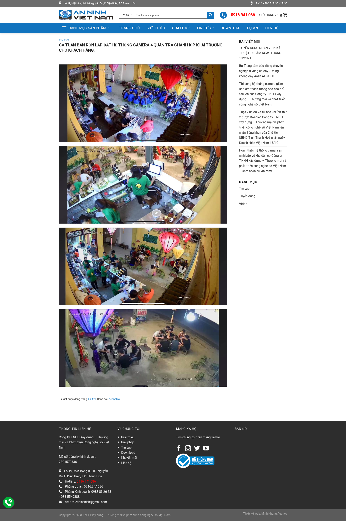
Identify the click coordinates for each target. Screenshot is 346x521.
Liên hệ (271, 28)
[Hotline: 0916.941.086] (8, 502)
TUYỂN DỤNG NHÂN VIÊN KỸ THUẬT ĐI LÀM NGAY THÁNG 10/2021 (260, 53)
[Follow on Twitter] (197, 448)
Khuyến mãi (129, 458)
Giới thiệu (156, 28)
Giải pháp (181, 28)
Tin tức (203, 28)
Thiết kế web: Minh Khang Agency (265, 513)
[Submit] (210, 15)
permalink (114, 399)
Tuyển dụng (247, 196)
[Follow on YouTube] (206, 448)
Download (230, 28)
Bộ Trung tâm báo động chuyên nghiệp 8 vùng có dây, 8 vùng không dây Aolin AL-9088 (261, 71)
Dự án (252, 28)
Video (243, 204)
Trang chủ (129, 28)
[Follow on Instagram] (188, 448)
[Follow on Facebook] (179, 448)
